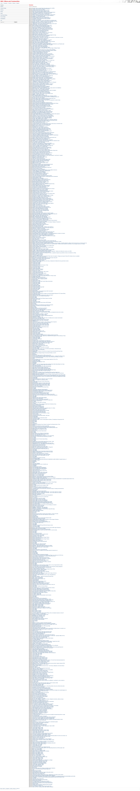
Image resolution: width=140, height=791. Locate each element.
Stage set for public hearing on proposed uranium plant (41, 668)
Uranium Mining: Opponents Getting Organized (40, 389)
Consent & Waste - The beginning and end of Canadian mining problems (44, 78)
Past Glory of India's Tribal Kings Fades (39, 737)
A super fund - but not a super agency (38, 686)
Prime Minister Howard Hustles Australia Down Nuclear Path (42, 502)
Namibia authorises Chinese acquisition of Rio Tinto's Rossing (42, 32)
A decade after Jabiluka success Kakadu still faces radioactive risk (43, 116)
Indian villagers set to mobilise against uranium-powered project (43, 28)
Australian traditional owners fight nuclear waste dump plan (42, 61)
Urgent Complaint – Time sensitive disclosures (40, 662)
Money (2, 11)
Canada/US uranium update (37, 261)
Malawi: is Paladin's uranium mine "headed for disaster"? (41, 138)
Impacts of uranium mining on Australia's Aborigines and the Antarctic (44, 56)
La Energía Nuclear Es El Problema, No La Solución (41, 781)
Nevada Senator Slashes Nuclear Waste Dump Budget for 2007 (43, 483)
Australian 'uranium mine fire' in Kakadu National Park (40, 76)
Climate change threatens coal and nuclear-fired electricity (42, 147)
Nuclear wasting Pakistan (37, 539)
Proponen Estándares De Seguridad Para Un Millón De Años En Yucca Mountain (45, 645)
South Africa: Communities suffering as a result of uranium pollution (43, 66)
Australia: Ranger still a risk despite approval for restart (41, 104)
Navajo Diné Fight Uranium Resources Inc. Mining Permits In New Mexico (44, 65)
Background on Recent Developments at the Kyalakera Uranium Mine (44, 394)
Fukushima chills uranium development (39, 169)
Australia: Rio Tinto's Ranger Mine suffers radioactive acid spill (42, 111)
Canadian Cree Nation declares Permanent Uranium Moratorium (43, 139)
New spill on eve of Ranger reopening (38, 699)
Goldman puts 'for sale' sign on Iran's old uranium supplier (42, 110)
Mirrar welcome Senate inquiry (37, 765)
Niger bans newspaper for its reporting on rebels (40, 379)
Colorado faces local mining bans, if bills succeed (40, 271)
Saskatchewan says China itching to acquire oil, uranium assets (43, 629)
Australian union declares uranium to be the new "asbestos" (42, 196)
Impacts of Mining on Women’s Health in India (40, 756)
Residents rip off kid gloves (37, 405)
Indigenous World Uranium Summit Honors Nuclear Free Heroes (43, 451)
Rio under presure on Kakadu (37, 766)
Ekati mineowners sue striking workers (39, 520)
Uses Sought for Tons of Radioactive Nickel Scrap (41, 433)
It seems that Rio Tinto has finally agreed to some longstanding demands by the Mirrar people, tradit (48, 747)
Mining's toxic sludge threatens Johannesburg (39, 156)
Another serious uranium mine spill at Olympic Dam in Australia (43, 733)
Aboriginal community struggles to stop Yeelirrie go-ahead (41, 43)
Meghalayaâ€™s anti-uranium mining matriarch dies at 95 (42, 22)
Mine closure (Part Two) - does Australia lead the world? (41, 40)
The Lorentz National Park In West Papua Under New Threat (42, 631)
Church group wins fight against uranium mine (40, 760)
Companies (5, 3)
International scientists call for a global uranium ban (41, 191)
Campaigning (3, 18)
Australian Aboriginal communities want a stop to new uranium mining (43, 193)
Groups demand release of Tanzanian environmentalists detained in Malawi (44, 50)
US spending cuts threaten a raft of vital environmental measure (43, 164)
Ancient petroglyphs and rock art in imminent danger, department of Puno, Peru (45, 359)
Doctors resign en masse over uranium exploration (41, 209)
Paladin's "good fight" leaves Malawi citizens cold (40, 215)
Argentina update (35, 279)
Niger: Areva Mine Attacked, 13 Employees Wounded (41, 121)
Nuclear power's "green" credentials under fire (40, 278)
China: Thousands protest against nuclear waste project (41, 55)
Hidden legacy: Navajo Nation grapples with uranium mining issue (43, 675)
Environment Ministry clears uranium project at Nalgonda (42, 558)
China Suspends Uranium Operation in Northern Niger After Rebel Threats (44, 369)
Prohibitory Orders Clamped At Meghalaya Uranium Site (41, 521)
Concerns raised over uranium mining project (40, 598)
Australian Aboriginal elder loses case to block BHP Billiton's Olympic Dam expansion (46, 113)
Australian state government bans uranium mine (40, 187)
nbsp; (33, 621)
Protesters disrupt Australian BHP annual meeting (40, 135)
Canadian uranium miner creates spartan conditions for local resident (43, 249)
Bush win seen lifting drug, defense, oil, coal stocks (41, 692)
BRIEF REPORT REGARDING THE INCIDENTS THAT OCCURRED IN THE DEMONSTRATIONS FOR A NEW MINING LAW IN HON (54, 776)
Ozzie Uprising (35, 530)
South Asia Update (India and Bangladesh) (39, 467)
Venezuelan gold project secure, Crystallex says (40, 464)
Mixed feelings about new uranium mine (39, 578)
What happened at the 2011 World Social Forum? (40, 178)
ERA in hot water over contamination (38, 678)
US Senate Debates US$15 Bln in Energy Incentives (41, 392)
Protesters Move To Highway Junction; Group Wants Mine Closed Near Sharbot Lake (46, 372)
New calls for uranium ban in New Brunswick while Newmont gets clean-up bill (45, 257)
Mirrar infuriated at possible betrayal (38, 404)
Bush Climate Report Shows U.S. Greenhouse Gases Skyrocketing (43, 435)
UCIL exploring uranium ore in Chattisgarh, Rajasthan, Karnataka (43, 503)
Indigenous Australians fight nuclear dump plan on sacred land (42, 53)
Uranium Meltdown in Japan (37, 177)
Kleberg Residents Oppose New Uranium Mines (40, 649)
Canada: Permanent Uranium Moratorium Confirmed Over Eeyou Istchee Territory (45, 103)
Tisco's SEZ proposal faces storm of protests (40, 468)
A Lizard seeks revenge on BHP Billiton (39, 142)
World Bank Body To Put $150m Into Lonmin (40, 429)
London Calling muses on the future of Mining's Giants (41, 149)
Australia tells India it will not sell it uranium (39, 273)
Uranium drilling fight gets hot (37, 336)
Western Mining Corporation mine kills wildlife (40, 679)
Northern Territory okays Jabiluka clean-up (39, 742)
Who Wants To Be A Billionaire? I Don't (39, 361)
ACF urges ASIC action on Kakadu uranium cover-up (41, 660)
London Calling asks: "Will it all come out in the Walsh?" (41, 92)
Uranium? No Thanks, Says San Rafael (39, 482)
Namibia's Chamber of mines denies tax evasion (40, 36)
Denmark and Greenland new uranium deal (39, 69)
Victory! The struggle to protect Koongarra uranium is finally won (43, 145)
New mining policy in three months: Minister (39, 591)
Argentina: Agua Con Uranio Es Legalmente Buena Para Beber (42, 784)
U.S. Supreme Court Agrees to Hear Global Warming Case (42, 487)
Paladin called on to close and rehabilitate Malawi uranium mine (43, 72)
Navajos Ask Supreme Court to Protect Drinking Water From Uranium (43, 188)
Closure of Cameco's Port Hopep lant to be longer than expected (43, 304)
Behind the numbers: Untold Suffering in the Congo (41, 583)
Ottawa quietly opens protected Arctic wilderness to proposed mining (43, 183)
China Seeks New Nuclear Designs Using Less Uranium (41, 590)
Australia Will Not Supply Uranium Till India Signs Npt (41, 582)
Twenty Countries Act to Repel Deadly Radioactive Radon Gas (42, 651)
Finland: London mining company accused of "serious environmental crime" (44, 137)
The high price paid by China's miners (38, 568)
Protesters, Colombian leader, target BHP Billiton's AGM (41, 159)
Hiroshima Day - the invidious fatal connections (40, 24)
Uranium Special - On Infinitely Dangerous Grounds (41, 640)
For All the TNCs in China (37, 726)
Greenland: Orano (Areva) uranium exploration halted (41, 10)
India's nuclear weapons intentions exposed (39, 70)
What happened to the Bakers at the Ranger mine (40, 700)
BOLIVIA (34, 353)
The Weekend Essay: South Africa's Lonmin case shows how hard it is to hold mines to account (48, 37)
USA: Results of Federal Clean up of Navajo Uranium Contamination (43, 132)
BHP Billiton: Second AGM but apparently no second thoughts (42, 112)
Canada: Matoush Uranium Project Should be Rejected (41, 185)
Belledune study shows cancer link (38, 373)
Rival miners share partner (37, 494)
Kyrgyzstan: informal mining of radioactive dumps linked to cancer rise (44, 584)
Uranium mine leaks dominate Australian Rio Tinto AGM (41, 105)
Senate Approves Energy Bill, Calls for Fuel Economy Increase (42, 390)
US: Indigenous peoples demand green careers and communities (43, 232)
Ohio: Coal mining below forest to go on (39, 434)
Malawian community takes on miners (39, 161)
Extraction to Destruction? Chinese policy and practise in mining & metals (44, 275)
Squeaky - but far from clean (37, 204)
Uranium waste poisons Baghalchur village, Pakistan (41, 537)
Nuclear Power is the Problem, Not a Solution (40, 659)
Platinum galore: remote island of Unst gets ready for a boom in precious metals (45, 682)
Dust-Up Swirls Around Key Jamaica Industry (40, 694)
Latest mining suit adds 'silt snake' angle (39, 627)
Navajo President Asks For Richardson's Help (40, 637)
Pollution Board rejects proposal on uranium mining (41, 729)
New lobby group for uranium (37, 466)
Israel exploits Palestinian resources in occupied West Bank (42, 154)
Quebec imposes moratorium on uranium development (41, 125)
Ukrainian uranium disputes (37, 19)
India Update (35, 515)
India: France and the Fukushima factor (39, 158)
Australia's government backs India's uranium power (41, 324)
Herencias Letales (35, 783)
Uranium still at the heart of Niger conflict (39, 205)
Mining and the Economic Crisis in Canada (39, 239)
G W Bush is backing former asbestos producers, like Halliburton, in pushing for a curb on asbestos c (49, 680)
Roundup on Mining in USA (37, 626)
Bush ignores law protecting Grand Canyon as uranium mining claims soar (44, 240)
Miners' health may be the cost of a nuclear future (40, 496)
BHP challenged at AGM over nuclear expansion (40, 618)
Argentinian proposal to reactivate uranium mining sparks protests (43, 707)
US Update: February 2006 (37, 593)
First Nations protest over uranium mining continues (41, 319)
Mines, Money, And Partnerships (38, 577)
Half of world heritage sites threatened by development (41, 64)
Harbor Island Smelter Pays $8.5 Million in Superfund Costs (42, 600)
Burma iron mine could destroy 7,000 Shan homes (40, 219)
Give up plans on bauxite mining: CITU (39, 606)
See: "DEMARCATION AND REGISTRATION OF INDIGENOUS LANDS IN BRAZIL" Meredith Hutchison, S (50, 459)
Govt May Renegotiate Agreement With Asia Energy (41, 410)
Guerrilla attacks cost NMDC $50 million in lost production (42, 309)
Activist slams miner (36, 655)
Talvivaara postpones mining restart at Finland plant (41, 136)
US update (34, 303)
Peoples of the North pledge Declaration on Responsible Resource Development (45, 176)
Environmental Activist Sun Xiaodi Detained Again (40, 565)
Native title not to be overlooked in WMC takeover (40, 664)
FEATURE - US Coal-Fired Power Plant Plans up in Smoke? (42, 436)
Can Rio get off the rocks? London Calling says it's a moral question (43, 234)
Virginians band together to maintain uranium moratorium (41, 179)
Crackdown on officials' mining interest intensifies (40, 554)
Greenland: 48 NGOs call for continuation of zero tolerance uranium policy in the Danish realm (47, 123)
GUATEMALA (35, 354)
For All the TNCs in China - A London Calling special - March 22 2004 (43, 725)
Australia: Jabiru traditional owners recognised (40, 118)
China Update (35, 449)
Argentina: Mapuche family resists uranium (39, 223)
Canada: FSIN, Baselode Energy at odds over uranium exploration (43, 15)
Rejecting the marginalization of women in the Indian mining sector (43, 227)
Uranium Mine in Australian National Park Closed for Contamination (43, 701)
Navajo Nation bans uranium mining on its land (40, 657)
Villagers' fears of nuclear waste (38, 540)
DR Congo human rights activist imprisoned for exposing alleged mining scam (45, 213)
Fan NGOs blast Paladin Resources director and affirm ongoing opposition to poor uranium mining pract (49, 375)
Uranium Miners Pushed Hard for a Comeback (40, 45)
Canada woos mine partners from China (39, 457)
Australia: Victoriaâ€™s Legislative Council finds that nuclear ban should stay (45, 21)
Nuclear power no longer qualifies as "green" (40, 34)
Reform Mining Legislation (37, 365)
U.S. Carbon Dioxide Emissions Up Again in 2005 (40, 485)
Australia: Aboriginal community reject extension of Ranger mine (43, 75)
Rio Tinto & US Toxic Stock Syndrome (39, 97)
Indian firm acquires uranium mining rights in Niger (40, 323)
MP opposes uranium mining (37, 400)
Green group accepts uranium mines (38, 534)
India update (34, 300)
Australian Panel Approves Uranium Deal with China (41, 448)
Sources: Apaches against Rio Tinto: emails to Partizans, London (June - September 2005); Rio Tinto (49, 635)
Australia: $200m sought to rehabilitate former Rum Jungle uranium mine (43, 98)
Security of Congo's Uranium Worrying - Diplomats (40, 453)
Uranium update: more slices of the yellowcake (40, 500)
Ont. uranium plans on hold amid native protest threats (41, 385)
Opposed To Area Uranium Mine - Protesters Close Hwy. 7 (42, 370)
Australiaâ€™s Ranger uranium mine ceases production (41, 18)
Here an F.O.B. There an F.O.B (37, 269)
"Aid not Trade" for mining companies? (39, 131)
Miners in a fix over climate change (38, 474)
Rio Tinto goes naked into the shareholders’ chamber (41, 229)
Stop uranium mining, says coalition (38, 310)
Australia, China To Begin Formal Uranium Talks (40, 643)
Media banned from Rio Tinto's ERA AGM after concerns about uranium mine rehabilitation (47, 87)
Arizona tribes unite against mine (38, 391)
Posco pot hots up (35, 597)
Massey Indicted (35, 489)
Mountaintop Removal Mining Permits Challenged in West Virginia (43, 599)
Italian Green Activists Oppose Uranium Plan (40, 470)
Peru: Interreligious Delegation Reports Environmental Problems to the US (44, 352)
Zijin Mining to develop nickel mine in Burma (40, 442)
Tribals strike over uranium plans (38, 398)
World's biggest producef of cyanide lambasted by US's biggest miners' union (45, 624)
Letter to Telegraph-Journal (37, 346)
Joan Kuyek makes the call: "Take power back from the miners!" (43, 29)
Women (2, 6)
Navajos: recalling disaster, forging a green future (40, 217)
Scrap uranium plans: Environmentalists (39, 656)
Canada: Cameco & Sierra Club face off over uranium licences (42, 114)
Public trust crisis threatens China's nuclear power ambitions (42, 117)
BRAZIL (34, 462)
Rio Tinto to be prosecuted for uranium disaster (40, 695)
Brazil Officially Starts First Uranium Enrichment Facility (41, 529)
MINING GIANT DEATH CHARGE (38, 510)
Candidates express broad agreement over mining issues (42, 340)
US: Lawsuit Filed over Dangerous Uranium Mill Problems (42, 108)
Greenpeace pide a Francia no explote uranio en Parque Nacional (43, 672)
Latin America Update (36, 328)
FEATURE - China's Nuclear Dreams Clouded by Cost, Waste (42, 545)
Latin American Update (36, 418)
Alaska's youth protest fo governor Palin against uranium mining (42, 242)
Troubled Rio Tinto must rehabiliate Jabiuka (39, 763)
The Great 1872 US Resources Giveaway (39, 172)
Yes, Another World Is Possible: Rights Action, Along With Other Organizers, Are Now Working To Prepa (49, 335)
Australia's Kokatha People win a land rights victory (40, 181)
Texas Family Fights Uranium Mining (38, 648)
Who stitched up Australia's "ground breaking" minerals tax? (42, 167)
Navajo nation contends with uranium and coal (40, 109)
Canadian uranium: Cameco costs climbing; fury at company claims (43, 245)
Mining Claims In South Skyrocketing (38, 349)
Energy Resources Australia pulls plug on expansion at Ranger (42, 84)
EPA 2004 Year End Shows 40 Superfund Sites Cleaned (41, 687)
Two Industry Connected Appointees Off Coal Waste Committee (43, 689)
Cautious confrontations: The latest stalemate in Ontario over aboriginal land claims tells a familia (48, 312)
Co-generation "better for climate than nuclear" (40, 417)
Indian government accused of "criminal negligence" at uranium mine (43, 60)
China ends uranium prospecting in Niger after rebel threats (42, 366)
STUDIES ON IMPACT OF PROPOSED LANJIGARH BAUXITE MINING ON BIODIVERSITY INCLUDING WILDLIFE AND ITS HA (53, 478)
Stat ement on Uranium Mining (37, 386)
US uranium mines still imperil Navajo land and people (41, 151)
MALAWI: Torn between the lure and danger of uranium (41, 305)
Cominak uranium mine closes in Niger (39, 9)
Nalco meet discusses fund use (38, 562)
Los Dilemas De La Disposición (37, 785)
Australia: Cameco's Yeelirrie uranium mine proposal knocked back (43, 54)
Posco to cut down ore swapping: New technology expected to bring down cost (45, 550)
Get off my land (35, 339)
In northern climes (35, 681)
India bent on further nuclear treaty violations (40, 59)
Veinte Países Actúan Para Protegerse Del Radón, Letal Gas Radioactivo (44, 652)
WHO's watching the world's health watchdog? (40, 216)
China (2, 13)
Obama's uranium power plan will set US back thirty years (42, 207)
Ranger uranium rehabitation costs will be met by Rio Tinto (42, 27)
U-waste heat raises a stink (37, 414)
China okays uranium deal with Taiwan (39, 570)
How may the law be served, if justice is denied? (40, 189)
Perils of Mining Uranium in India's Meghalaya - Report (41, 47)
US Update (34, 432)
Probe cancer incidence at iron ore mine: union (40, 446)
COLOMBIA (34, 363)
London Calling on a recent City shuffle (39, 498)
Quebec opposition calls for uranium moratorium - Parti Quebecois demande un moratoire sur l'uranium (49, 233)
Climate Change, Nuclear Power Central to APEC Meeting (42, 302)
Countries (10, 3)
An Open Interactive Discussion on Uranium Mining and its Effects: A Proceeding (45, 705)
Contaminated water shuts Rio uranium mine (40, 724)
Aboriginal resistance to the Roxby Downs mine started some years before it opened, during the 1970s (49, 663)
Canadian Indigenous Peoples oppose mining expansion (41, 170)
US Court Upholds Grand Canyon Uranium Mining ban (41, 99)
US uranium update (36, 284)
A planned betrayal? (36, 579)
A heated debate (35, 416)
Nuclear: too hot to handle (37, 163)
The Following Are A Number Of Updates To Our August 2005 (42, 642)
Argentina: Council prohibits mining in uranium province (41, 258)
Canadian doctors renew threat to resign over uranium (41, 206)
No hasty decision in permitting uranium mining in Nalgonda (42, 738)
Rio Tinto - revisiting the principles (38, 506)
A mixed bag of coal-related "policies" (38, 225)
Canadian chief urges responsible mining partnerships (41, 160)
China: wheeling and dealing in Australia (39, 222)
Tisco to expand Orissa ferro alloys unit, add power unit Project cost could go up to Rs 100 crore (48, 555)
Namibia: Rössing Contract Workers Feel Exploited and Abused (43, 77)
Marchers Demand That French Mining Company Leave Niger (42, 298)
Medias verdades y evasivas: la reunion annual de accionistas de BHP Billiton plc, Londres (47, 241)
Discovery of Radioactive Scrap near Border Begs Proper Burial (43, 647)
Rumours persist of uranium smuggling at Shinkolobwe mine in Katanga (44, 235)
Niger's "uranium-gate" (36, 48)
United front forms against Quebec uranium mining (41, 127)
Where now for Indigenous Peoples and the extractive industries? (43, 134)
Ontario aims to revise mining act (38, 254)
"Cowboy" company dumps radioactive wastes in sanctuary (42, 250)
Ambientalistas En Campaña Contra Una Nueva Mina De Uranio (43, 782)
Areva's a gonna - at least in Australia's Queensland (41, 89)
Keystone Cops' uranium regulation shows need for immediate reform (43, 718)
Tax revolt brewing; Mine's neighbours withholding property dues (43, 315)
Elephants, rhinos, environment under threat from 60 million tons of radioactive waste (46, 140)
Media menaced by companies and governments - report (41, 214)
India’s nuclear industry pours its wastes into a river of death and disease (44, 71)
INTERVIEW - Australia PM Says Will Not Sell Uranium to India (43, 525)
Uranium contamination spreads (38, 723)
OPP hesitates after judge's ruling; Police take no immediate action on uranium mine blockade (47, 317)
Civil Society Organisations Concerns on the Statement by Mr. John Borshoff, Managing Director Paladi (49, 376)
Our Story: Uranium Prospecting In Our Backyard (40, 399)
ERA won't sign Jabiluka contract (38, 751)
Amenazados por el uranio (37, 481)
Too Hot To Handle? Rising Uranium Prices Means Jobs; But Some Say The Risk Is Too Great (48, 356)
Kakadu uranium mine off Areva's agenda (39, 528)
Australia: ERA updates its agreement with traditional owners (42, 130)
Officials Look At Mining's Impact (38, 357)
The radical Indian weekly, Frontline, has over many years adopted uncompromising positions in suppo (49, 714)
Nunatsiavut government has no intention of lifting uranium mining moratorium (45, 220)
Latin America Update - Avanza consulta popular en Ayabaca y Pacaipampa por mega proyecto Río (48, 419)
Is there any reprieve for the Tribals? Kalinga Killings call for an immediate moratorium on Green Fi (48, 612)
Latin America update (36, 289)
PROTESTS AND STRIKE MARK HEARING (40, 397)
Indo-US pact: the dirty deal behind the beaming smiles (41, 91)
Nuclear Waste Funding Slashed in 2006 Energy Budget (41, 625)
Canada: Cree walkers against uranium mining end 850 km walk (43, 93)
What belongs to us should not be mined (39, 331)
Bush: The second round (36, 691)
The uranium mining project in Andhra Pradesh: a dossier (42, 734)
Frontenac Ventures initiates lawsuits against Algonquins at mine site (43, 341)
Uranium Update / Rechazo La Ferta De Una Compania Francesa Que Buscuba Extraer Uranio (47, 351)
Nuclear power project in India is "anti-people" (40, 716)
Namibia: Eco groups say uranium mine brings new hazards (42, 622)
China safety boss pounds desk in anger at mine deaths (41, 454)
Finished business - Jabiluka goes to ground (40, 711)
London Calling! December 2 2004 (38, 685)
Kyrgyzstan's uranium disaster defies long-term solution (41, 144)
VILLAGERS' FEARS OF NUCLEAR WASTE (40, 541)
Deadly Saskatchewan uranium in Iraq (39, 184)
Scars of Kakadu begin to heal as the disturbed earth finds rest (42, 708)
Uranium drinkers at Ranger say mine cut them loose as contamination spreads (45, 721)
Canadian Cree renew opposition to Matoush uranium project (42, 143)
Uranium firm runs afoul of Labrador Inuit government (41, 295)
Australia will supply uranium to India (38, 101)
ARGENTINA (35, 362)
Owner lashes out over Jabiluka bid (38, 407)
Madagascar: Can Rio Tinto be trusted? (39, 16)
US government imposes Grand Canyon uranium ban (41, 153)
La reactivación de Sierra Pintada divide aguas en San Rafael (42, 704)
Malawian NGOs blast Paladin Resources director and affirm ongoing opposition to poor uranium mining (49, 374)
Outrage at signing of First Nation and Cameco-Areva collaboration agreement (45, 119)
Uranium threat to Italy (36, 469)
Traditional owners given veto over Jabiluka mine (40, 671)
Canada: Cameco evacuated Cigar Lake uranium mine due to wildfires (44, 8)
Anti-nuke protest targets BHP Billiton (38, 619)
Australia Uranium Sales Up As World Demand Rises (41, 636)
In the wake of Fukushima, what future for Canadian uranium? (42, 175)
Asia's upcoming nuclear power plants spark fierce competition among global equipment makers (48, 719)
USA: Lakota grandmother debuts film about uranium (41, 79)
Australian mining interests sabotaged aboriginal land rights (42, 133)
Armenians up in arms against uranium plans (40, 194)
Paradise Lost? (35, 371)
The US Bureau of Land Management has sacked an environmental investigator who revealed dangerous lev (50, 690)
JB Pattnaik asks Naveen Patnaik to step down (40, 592)
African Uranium (35, 620)
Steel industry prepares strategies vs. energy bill (40, 313)
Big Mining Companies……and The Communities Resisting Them (43, 576)
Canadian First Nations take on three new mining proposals (42, 198)
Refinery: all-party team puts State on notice (40, 314)
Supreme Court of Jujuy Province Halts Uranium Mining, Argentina (43, 203)
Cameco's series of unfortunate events (39, 344)
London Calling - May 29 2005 (37, 653)
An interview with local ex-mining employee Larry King (41, 676)
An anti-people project (36, 715)
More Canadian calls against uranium (38, 260)
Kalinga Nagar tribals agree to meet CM (39, 559)
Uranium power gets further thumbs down (39, 411)
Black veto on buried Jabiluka (37, 748)
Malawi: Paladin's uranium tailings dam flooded (40, 62)
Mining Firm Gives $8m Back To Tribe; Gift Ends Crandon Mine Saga (44, 508)
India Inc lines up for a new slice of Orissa (39, 560)
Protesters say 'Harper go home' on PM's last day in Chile (42, 355)
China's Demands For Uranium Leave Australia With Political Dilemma (44, 634)
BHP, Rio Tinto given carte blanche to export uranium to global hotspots (44, 14)
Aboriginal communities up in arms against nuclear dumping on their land (43, 73)
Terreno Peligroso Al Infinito (37, 771)
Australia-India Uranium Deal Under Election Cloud (40, 326)
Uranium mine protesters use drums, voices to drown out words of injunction (45, 321)
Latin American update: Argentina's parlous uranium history (42, 479)
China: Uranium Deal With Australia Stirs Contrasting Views (42, 567)
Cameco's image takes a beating (38, 334)
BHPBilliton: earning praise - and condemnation (40, 507)
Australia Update (35, 552)
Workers (2, 9)
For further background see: (37, 509)
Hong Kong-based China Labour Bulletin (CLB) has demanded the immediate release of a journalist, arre (49, 628)
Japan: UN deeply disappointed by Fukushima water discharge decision (44, 12)
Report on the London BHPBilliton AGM (39, 633)
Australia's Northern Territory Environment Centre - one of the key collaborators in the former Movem (48, 665)
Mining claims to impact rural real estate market (40, 345)
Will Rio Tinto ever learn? (37, 236)
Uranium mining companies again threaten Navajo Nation (41, 128)
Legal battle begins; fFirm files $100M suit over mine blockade (42, 342)
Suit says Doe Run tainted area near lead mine (40, 486)
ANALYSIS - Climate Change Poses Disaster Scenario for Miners (43, 476)
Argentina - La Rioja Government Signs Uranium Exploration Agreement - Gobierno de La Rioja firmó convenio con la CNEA (52, 251)
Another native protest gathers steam (38, 318)
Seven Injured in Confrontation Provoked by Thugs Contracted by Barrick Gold (45, 427)
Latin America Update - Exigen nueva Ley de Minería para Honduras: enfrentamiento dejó (47, 348)
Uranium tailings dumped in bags (38, 272)
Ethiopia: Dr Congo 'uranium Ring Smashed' (39, 430)
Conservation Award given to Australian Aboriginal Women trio (42, 26)
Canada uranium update (36, 267)
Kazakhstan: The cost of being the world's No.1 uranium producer (43, 115)
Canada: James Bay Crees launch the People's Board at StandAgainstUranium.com (45, 96)
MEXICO (34, 425)
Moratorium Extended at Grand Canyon (39, 166)
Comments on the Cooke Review (38, 697)
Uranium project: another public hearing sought (40, 472)
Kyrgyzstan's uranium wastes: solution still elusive (41, 224)
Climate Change (3, 8)
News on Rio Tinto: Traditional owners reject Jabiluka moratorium (43, 786)
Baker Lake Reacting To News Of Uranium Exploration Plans (42, 646)
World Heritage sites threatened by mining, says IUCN (41, 165)
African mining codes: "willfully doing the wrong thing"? (41, 88)
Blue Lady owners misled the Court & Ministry (40, 308)
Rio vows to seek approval (37, 755)
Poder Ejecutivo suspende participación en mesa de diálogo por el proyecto (44, 504)
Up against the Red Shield (37, 746)
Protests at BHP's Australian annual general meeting (41, 186)
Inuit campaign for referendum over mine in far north (41, 141)
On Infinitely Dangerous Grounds (38, 638)
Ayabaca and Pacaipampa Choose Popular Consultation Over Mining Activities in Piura (46, 424)
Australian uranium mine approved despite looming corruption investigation (44, 90)
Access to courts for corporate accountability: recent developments (43, 741)
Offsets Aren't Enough (36, 316)
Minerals (14, 3)
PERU (34, 380)
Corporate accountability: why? (37, 759)
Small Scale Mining (4, 15)
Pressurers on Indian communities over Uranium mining (41, 736)
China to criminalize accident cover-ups (39, 544)
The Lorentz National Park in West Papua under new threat (42, 632)
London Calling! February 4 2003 (38, 757)
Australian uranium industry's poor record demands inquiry (42, 124)
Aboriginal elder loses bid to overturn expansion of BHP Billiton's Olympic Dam (45, 150)
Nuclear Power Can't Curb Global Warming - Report (41, 393)
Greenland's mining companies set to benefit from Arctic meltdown (43, 57)
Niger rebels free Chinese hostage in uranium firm (40, 367)
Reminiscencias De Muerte (37, 780)
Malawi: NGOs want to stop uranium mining (39, 428)
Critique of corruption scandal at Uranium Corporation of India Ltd (43, 83)
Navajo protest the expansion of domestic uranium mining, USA (43, 199)
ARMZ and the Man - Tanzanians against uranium (40, 162)
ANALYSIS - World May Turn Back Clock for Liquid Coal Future (43, 546)
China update (35, 609)
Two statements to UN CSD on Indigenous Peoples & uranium (42, 201)
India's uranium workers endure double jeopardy (40, 46)
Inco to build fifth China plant (37, 533)
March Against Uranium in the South (38, 505)
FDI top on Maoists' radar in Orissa (38, 556)
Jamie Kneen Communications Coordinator (39, 762)
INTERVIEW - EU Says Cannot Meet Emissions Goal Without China (43, 443)
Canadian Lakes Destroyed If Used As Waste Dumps (41, 381)
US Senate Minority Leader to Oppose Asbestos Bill (41, 602)
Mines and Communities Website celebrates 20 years (41, 11)
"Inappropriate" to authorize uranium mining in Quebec (41, 81)
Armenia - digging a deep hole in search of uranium (41, 182)
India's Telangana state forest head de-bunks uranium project (42, 25)
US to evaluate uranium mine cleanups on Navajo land (41, 86)
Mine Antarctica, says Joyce (37, 536)
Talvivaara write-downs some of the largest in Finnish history (42, 106)
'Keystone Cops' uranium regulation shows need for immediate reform (43, 717)
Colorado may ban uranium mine (38, 212)
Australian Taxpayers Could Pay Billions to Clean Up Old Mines (43, 58)
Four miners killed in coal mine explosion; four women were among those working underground (47, 566)
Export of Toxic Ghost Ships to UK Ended (39, 402)
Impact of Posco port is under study (38, 773)
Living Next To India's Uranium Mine (38, 535)
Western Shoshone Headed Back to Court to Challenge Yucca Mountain (44, 623)
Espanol (17, 3)
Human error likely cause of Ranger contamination (40, 722)
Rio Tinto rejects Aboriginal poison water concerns (40, 180)
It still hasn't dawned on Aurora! (37, 255)
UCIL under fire (35, 666)
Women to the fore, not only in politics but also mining (41, 311)
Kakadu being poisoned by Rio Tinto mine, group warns (41, 200)
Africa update (35, 296)
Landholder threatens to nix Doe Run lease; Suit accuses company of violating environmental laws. (48, 488)
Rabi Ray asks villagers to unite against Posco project (41, 607)
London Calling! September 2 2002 (38, 764)
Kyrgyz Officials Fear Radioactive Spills (39, 750)
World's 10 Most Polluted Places (38, 291)
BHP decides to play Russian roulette (38, 493)
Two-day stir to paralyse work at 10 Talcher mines (40, 614)
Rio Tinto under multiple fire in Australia (39, 698)
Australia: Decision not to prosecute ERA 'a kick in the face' (42, 68)
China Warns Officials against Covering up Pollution (41, 589)
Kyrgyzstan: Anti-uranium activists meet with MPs (40, 38)
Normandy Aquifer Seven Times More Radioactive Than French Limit (43, 514)
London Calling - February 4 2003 (38, 758)
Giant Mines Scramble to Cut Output (38, 238)
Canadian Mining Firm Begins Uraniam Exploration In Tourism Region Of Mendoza (46, 519)
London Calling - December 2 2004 (38, 684)
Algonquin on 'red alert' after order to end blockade (40, 320)
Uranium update (35, 350)
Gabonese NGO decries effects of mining (39, 192)
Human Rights (3, 16)
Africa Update (35, 297)
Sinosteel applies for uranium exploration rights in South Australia (43, 247)
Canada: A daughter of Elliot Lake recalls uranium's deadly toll (42, 152)
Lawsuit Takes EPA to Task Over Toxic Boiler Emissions (41, 688)
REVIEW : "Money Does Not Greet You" (39, 277)
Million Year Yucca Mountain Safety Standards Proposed (42, 644)
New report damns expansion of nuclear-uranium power (41, 382)
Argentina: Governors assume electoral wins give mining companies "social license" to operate (48, 155)
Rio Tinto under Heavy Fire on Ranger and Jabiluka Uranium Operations (44, 768)
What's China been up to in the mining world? (40, 174)
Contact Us (17, 788)
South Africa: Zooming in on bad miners (39, 228)
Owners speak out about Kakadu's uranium (39, 581)
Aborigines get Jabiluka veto (37, 713)
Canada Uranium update (36, 262)
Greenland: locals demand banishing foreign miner (40, 30)
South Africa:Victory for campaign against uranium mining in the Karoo (44, 41)
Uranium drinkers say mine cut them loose (39, 720)
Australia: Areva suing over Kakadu (38, 100)
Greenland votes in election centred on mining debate (41, 13)
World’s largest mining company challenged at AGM (41, 210)
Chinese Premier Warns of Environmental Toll (40, 549)
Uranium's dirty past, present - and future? (39, 237)
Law (1, 20)
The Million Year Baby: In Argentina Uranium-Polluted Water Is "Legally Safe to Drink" (46, 641)
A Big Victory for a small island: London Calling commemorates (43, 281)
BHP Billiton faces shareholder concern (39, 615)
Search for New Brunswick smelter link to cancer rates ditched (42, 378)
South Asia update (35, 413)
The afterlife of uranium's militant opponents (39, 569)
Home (2, 3)
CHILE (34, 358)
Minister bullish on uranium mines (38, 343)
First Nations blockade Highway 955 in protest (40, 702)
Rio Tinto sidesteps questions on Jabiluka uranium (41, 173)
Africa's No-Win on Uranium (37, 610)
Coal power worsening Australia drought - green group (41, 415)
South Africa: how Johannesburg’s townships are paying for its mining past (44, 82)
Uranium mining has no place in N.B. (38, 330)
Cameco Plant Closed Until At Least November (40, 779)
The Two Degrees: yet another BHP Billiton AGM (40, 74)
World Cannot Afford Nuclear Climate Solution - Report (41, 384)
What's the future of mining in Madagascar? (39, 31)
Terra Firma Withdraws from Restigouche (39, 171)
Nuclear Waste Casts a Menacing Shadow (39, 543)
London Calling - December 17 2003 (38, 731)
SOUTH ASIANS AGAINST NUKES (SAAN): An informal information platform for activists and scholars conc (50, 735)
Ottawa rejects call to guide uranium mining (39, 256)
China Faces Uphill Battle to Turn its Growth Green (41, 588)
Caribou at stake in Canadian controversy (39, 230)
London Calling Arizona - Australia (38, 617)
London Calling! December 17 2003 (38, 732)
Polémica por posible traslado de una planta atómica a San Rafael (43, 706)
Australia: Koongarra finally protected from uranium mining (41, 129)
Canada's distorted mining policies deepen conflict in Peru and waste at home (45, 120)
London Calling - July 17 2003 (37, 744)
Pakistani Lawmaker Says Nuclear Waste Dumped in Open (42, 517)
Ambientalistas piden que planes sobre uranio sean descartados (43, 669)
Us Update (34, 437)
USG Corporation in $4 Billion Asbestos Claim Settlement (42, 603)
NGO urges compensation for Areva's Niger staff (40, 148)
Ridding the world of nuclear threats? (38, 157)
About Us (4, 788)
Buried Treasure (35, 630)
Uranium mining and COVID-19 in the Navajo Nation (41, 17)
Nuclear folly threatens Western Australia (39, 85)
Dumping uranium (35, 516)
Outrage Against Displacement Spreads (39, 518)
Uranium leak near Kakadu (37, 770)
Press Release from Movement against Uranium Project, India (42, 677)
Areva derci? (35, 512)
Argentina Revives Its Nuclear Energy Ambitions (40, 190)
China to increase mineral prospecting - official (40, 447)
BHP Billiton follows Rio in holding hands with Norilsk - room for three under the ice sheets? (47, 491)
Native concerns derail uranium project (39, 409)
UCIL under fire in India (36, 667)
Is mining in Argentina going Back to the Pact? (40, 52)
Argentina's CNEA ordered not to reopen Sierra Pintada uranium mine (43, 231)
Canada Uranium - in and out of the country (39, 259)
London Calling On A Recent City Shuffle (39, 499)
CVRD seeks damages (36, 463)
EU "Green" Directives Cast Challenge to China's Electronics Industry (44, 587)
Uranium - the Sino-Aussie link (37, 211)
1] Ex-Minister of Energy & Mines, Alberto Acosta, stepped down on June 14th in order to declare (48, 774)
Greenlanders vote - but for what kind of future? (40, 126)
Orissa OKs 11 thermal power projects (39, 473)
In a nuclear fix (35, 495)
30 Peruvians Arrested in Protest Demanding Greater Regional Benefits (44, 426)
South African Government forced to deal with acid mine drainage (43, 195)
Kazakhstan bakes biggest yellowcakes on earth (40, 197)
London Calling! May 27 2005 (37, 654)
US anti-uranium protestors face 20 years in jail (40, 122)
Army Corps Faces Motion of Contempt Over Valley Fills (41, 683)
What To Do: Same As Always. (37, 327)
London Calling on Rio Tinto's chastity (39, 244)
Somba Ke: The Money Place (37, 452)
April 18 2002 (35, 767)
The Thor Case (35, 740)
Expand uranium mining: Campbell (38, 573)
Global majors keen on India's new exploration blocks (41, 557)
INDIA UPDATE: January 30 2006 (38, 604)
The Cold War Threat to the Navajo (38, 266)
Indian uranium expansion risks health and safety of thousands (42, 44)
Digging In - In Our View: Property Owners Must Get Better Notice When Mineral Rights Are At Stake (48, 364)
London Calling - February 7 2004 (38, 728)
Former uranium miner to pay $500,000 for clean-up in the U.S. (42, 102)
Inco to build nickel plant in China (38, 522)
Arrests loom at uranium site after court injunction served (42, 322)
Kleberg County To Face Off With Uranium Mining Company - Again (43, 441)
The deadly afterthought (36, 639)
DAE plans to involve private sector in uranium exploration (42, 561)
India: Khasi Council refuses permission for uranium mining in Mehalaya (44, 49)
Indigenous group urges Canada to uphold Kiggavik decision (42, 80)
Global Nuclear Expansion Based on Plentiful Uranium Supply (42, 501)
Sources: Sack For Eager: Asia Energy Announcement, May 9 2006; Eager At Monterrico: (47, 527)
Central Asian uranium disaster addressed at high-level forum (42, 218)
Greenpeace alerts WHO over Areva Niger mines (40, 202)
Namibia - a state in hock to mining (38, 94)
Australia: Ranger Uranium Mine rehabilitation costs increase (42, 39)
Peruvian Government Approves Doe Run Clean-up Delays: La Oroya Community (45, 513)
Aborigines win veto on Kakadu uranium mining (40, 670)
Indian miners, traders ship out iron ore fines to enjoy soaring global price (44, 574)
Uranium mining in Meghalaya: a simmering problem (41, 274)
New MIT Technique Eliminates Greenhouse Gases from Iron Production (44, 477)
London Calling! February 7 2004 (38, 727)
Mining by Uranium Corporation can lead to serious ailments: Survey (43, 739)
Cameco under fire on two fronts (38, 253)
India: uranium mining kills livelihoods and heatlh (40, 42)
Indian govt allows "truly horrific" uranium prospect (40, 33)
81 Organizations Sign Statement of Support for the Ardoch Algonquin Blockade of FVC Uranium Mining (49, 293)
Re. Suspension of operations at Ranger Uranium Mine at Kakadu (43, 703)
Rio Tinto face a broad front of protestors (39, 107)
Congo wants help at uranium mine (38, 778)
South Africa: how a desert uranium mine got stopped (41, 35)
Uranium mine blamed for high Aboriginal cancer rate (41, 455)
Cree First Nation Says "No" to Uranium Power (40, 146)
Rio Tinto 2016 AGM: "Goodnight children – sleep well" (41, 63)
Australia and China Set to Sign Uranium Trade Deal (41, 571)
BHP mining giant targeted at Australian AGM (40, 95)
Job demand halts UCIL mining (37, 572)
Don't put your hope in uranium (37, 168)
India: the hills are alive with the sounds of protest (40, 248)
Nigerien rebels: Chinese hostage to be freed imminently (41, 368)
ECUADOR (34, 460)
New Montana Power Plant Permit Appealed (39, 408)
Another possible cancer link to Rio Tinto (39, 444)
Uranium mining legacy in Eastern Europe (39, 67)
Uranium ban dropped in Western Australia (39, 246)
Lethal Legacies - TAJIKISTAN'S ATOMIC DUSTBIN (41, 650)
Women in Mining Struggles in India (38, 754)
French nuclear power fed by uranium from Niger (40, 208)
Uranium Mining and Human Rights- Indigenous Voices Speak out (43, 226)
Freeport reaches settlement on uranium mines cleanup (41, 51)
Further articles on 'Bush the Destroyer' (39, 693)
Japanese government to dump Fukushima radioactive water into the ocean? (45, 23)
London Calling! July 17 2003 (37, 745)
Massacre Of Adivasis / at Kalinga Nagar (39, 613)
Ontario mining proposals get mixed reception (40, 221)
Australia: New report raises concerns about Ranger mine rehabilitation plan (44, 20)
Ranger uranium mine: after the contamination (40, 709)
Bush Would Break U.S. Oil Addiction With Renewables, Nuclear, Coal (44, 601)
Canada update (35, 290)
